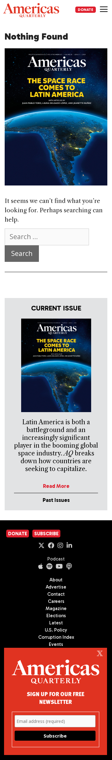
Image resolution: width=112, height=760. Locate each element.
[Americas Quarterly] (31, 10)
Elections (56, 615)
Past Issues (56, 500)
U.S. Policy (56, 630)
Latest (56, 623)
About (56, 580)
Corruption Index (56, 637)
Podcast (56, 559)
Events (56, 644)
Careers (56, 601)
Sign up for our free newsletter (55, 697)
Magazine (56, 608)
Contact (56, 594)
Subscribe (46, 533)
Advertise (56, 587)
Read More (56, 486)
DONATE (85, 10)
